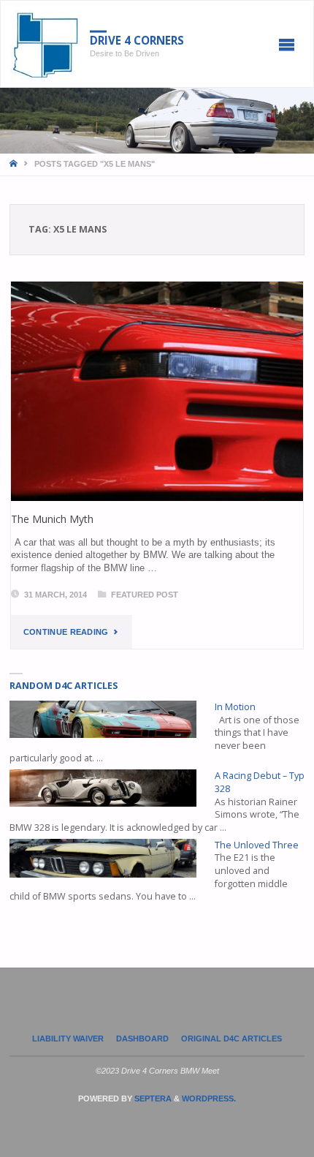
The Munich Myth (52, 519)
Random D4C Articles (63, 685)
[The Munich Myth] (157, 391)
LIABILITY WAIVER (68, 1038)
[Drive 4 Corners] (45, 44)
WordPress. (209, 1098)
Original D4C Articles (231, 1038)
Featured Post (144, 594)
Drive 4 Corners (137, 40)
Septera (152, 1098)
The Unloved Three (257, 845)
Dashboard (142, 1038)
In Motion (235, 707)
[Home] (14, 163)
